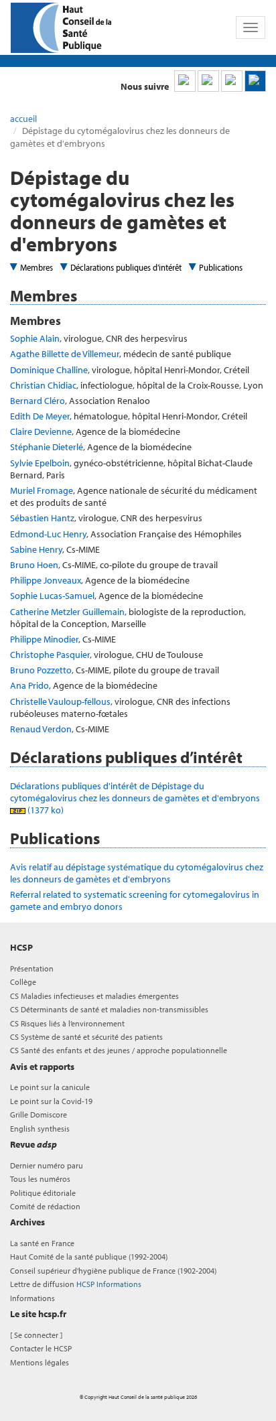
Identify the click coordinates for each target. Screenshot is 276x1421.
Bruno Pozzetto (41, 670)
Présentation (32, 968)
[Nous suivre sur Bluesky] (208, 81)
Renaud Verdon (41, 729)
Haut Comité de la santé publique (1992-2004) (88, 1256)
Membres (36, 267)
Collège (23, 982)
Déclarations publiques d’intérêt (126, 267)
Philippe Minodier (44, 639)
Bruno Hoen (34, 565)
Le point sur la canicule (50, 1087)
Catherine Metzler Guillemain (67, 612)
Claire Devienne (41, 431)
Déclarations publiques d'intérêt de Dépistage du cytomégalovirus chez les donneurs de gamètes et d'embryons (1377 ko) (136, 798)
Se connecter (36, 1335)
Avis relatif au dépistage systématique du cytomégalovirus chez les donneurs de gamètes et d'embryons (136, 873)
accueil (23, 119)
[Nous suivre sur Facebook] (232, 81)
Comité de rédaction (45, 1206)
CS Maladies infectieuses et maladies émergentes (94, 996)
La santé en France (42, 1243)
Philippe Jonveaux (45, 580)
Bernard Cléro (37, 401)
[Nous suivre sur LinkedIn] (185, 81)
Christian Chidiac (43, 385)
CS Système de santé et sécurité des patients (86, 1037)
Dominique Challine (49, 370)
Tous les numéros (40, 1179)
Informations (32, 1298)
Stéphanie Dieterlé (46, 447)
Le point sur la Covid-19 (51, 1101)
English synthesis (40, 1129)
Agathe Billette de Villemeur (64, 354)
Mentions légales (39, 1362)
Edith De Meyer (40, 416)
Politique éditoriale (43, 1193)
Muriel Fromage (41, 490)
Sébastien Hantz (42, 518)
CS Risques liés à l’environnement (67, 1023)
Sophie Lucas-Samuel (52, 596)
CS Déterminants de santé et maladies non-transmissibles (109, 1009)
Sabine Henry (36, 549)
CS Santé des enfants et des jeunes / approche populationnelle (118, 1050)
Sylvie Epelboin (40, 463)
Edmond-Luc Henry (48, 534)
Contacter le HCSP (41, 1348)
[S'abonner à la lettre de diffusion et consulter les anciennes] (255, 81)
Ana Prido (29, 685)
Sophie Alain (35, 338)
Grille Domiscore (38, 1114)
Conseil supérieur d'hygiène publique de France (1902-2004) (113, 1271)
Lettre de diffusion (75, 1284)
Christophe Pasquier (50, 655)
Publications (221, 267)
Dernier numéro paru (46, 1165)
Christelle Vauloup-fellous (60, 701)
